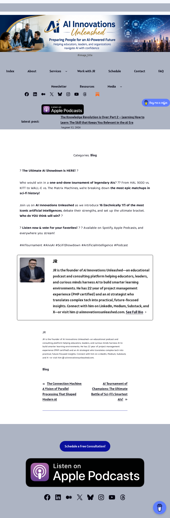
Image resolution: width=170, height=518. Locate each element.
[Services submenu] (66, 71)
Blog (93, 155)
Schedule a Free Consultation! (85, 446)
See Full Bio (134, 312)
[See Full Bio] (145, 312)
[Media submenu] (121, 87)
